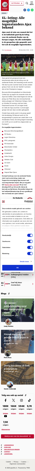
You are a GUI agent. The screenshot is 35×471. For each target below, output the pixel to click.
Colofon (8, 462)
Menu (32, 4)
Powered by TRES (24, 468)
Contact (7, 452)
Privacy (16, 462)
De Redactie (8, 50)
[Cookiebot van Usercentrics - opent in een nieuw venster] (25, 201)
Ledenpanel (8, 454)
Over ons (7, 447)
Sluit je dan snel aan (12, 185)
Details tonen (24, 261)
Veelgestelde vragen (12, 449)
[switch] (30, 241)
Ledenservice (9, 445)
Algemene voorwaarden (17, 464)
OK (17, 268)
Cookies (23, 462)
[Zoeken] (27, 3)
